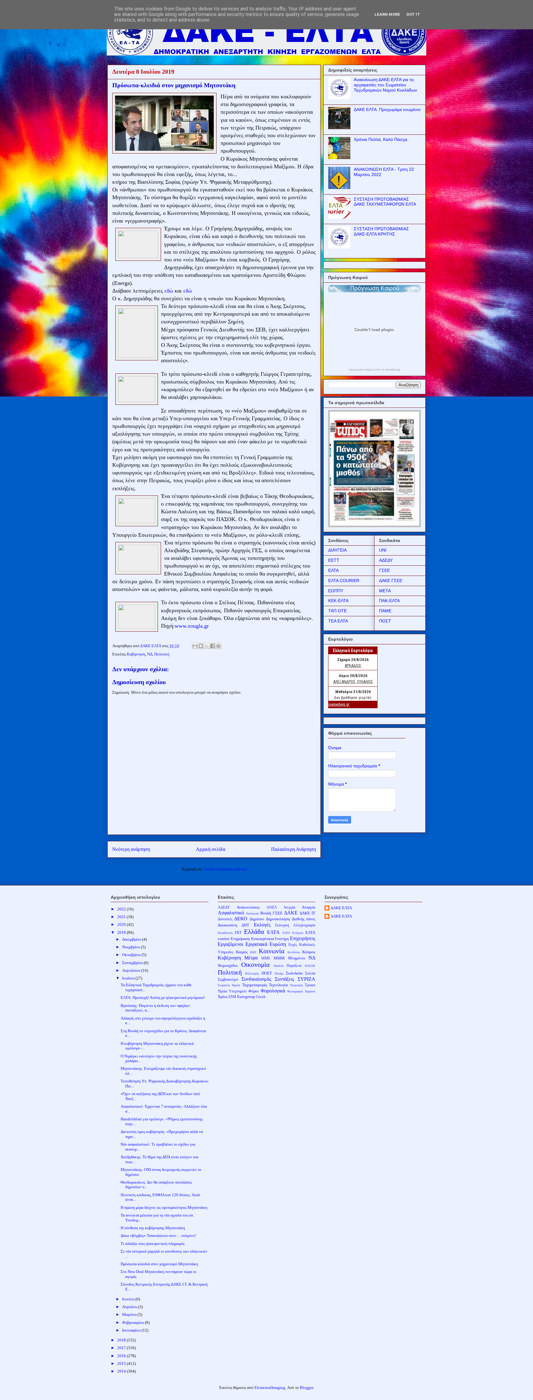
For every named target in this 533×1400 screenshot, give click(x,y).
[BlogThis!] (201, 646)
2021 (122, 916)
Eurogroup (246, 996)
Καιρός (242, 952)
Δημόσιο (257, 919)
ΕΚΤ (238, 933)
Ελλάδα (254, 931)
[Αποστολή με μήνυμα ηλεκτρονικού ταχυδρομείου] (195, 646)
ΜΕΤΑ (385, 590)
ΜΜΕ (265, 958)
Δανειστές (225, 919)
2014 (122, 1371)
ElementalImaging (269, 1387)
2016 (122, 1355)
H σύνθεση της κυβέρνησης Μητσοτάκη (153, 1228)
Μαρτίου (130, 1314)
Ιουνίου (128, 1299)
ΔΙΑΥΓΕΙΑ (337, 550)
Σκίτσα (310, 973)
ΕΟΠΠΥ (335, 590)
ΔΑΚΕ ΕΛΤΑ (341, 907)
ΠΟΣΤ (385, 620)
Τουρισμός (296, 985)
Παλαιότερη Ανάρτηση (293, 849)
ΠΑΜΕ (385, 610)
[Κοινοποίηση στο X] (207, 646)
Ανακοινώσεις (248, 907)
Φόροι (253, 991)
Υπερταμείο (237, 991)
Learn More (387, 14)
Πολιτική (161, 654)
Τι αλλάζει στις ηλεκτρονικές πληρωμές (152, 1243)
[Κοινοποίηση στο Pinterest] (218, 646)
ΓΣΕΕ (384, 570)
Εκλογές (262, 924)
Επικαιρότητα (262, 938)
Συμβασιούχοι (228, 980)
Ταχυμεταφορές (254, 985)
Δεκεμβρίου (132, 939)
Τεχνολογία (278, 985)
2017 (122, 1347)
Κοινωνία (271, 951)
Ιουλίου (128, 978)
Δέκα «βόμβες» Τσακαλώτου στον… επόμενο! (158, 1235)
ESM (232, 997)
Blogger (306, 1387)
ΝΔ (149, 654)
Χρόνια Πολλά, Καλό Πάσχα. (381, 139)
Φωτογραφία (295, 991)
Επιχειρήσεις (302, 938)
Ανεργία (289, 907)
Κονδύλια (293, 952)
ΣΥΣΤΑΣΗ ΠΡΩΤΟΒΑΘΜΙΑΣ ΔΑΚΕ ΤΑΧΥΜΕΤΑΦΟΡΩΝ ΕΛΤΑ (385, 202)
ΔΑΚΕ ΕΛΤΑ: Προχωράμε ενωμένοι (387, 109)
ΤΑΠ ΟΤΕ (337, 610)
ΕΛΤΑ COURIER (343, 580)
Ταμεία (236, 985)
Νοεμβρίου (131, 947)
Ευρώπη (278, 944)
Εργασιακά (256, 944)
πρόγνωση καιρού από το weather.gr (374, 369)
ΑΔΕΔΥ (386, 560)
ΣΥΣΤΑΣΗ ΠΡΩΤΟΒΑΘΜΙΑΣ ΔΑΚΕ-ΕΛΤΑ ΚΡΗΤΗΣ (381, 231)
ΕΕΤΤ (333, 560)
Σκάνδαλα (294, 973)
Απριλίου (130, 1306)
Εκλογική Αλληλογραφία (295, 925)
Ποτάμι (279, 973)
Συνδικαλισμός (256, 979)
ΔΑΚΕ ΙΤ (307, 913)
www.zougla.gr (192, 626)
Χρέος (223, 996)
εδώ (168, 291)
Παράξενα (294, 966)
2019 (122, 932)
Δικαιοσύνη (227, 925)
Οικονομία (255, 964)
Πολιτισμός (252, 973)
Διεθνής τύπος (304, 919)
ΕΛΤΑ (333, 570)
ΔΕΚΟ (240, 918)
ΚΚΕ (253, 952)
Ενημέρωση (240, 938)
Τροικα (310, 985)
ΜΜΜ (279, 958)
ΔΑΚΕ (291, 912)
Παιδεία (278, 965)
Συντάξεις (284, 979)
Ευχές (292, 945)
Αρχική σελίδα (210, 849)
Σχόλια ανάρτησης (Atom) (225, 869)
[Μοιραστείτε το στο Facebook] (212, 646)
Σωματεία (224, 985)
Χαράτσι (310, 991)
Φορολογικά (273, 990)
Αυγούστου (131, 970)
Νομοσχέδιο (228, 965)
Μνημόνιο (296, 958)
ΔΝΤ (245, 925)
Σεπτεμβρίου (133, 962)
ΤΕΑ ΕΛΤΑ (338, 620)
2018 (122, 1340)
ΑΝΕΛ (271, 907)
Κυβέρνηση (136, 654)
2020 (122, 924)
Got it (413, 14)
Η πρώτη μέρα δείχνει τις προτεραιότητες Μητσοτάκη (164, 1207)
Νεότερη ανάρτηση (131, 849)
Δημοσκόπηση (278, 919)
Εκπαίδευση (225, 932)
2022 (122, 909)
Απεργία (308, 907)
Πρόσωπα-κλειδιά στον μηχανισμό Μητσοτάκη (159, 1264)
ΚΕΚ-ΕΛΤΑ (338, 600)
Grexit (260, 997)
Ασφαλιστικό (231, 912)
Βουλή (265, 913)
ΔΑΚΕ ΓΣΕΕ (390, 580)
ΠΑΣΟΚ (310, 965)
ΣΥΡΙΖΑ (306, 979)
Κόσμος (308, 952)
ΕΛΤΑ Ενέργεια (293, 932)
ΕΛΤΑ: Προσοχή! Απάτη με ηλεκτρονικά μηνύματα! (163, 997)
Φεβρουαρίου (133, 1322)
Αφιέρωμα (252, 913)
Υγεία (222, 991)
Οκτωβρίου (132, 954)
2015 (122, 1363)
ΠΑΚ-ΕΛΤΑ (389, 600)
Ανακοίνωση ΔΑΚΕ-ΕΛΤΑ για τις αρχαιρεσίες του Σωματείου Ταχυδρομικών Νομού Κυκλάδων (385, 84)
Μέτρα (251, 957)
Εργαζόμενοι (230, 944)
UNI (382, 550)
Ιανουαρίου (132, 1330)
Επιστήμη (282, 939)
